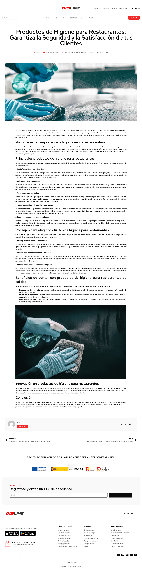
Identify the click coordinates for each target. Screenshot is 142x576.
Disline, (123, 402)
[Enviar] (120, 495)
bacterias (82, 147)
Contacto (92, 18)
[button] (121, 424)
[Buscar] (15, 18)
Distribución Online (74, 52)
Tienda (56, 18)
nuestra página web (94, 404)
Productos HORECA (101, 52)
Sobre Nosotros (70, 18)
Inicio (47, 18)
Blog (83, 18)
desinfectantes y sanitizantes (29, 173)
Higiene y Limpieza (87, 52)
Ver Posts (22, 427)
